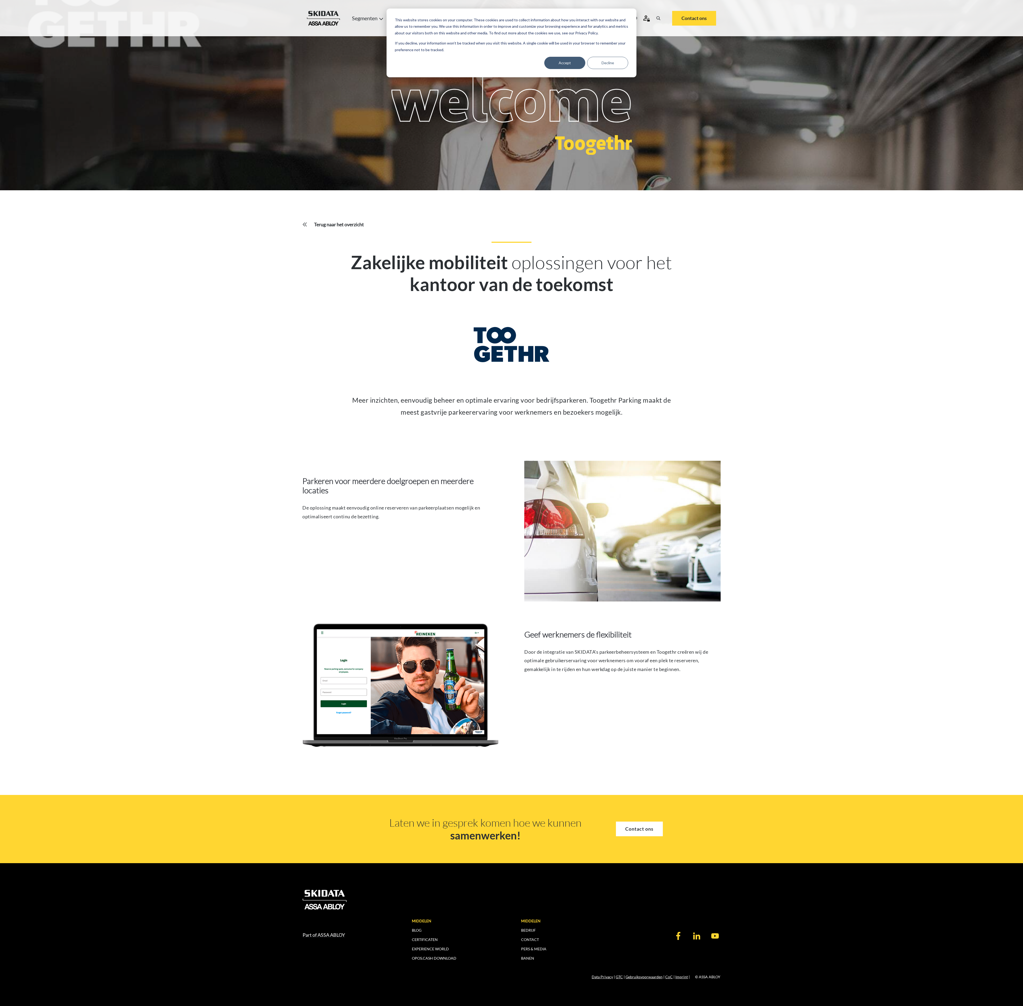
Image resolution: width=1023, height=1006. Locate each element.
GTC (619, 977)
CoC (669, 977)
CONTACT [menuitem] (530, 939)
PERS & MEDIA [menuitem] (533, 949)
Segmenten (364, 18)
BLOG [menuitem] (416, 930)
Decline (608, 62)
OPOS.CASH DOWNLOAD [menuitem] (434, 958)
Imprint (681, 977)
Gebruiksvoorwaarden (644, 977)
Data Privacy (602, 977)
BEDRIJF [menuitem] (528, 930)
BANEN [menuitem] (527, 958)
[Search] (658, 18)
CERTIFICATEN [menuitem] (425, 939)
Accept (565, 62)
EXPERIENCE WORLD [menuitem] (430, 949)
